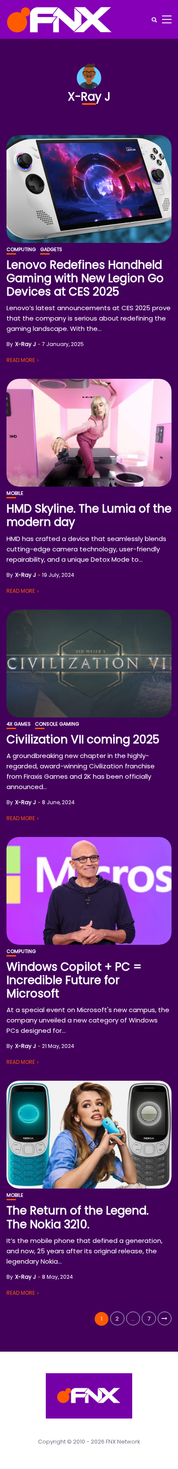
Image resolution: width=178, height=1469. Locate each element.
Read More (20, 360)
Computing (21, 249)
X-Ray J (25, 344)
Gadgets (51, 249)
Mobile (14, 493)
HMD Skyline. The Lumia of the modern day (89, 515)
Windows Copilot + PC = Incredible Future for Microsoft (74, 980)
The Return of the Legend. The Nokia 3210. (77, 1217)
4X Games (18, 724)
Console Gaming (57, 724)
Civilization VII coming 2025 (82, 739)
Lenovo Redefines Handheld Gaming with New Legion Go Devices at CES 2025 (85, 278)
